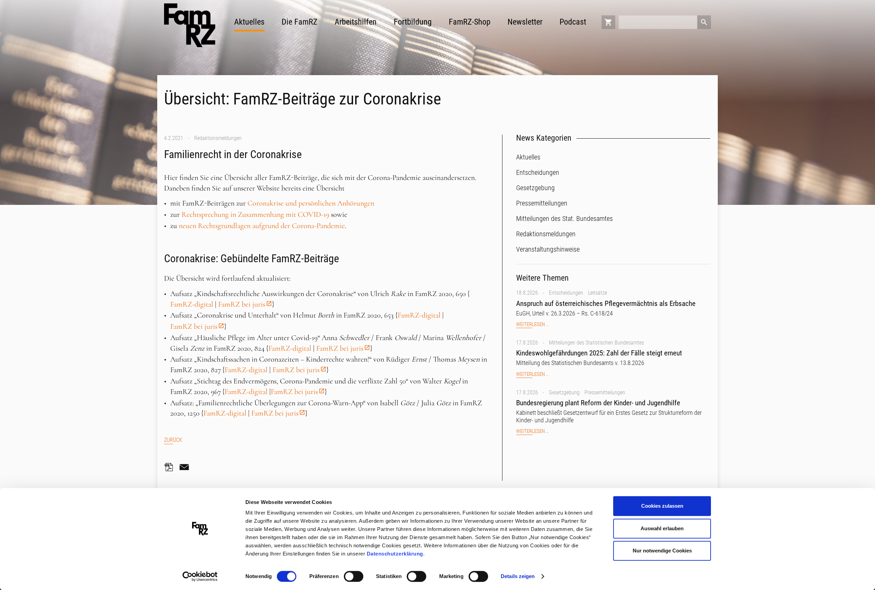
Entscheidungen (566, 293)
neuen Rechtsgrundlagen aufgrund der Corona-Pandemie (262, 225)
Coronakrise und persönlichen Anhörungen (310, 203)
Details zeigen (518, 576)
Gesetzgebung (564, 392)
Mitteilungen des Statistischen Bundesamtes (596, 342)
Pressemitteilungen (604, 392)
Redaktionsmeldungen (218, 138)
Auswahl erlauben (662, 528)
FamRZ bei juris (241, 304)
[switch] (353, 576)
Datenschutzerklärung (395, 554)
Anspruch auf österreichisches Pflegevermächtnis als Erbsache (606, 303)
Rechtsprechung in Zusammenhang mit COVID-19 (255, 214)
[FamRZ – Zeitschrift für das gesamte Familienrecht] (189, 25)
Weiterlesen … (532, 324)
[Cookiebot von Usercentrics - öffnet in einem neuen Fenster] (200, 577)
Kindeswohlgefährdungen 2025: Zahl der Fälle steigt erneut (599, 353)
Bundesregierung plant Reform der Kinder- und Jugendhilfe (598, 403)
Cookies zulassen (662, 506)
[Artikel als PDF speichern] (171, 467)
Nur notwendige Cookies (662, 550)
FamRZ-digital (191, 304)
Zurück (173, 440)
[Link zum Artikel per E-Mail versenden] (186, 467)
